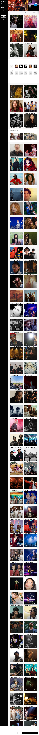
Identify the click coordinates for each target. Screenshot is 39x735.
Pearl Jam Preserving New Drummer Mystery (30, 448)
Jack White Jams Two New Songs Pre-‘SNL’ (30, 563)
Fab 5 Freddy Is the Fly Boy (30, 332)
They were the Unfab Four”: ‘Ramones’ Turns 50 (30, 433)
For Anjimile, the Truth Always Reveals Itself (29, 635)
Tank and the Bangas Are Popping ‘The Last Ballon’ (16, 448)
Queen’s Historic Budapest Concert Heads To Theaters (30, 158)
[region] (19, 730)
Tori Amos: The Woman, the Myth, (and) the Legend (16, 217)
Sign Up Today (23, 79)
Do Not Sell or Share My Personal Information (9, 732)
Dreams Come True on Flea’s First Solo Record (15, 592)
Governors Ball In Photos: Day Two (16, 390)
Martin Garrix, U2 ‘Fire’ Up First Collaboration (16, 172)
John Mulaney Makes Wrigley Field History (29, 202)
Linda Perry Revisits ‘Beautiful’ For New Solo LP (16, 692)
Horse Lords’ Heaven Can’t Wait (16, 376)
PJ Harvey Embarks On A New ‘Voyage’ (16, 318)
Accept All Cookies (26, 732)
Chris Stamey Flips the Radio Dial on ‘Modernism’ (30, 318)
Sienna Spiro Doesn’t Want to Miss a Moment (30, 246)
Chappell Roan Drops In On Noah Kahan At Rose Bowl (16, 99)
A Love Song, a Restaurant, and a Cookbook (16, 333)
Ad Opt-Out (2, 725)
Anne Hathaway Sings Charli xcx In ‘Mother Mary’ (30, 664)
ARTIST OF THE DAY (19, 12)
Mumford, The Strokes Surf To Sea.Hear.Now (15, 620)
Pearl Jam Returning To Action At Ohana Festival (30, 477)
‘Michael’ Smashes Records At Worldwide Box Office (30, 491)
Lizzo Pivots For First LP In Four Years (16, 505)
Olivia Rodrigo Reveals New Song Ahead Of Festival (16, 30)
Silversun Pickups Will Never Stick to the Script (30, 678)
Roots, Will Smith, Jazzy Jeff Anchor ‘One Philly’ (15, 462)
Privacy (2, 724)
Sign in (4, 19)
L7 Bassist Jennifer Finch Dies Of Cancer (30, 172)
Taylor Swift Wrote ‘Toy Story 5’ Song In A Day (29, 347)
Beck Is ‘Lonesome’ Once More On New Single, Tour (30, 520)
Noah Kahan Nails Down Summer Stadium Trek (29, 721)
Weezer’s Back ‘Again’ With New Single (16, 577)
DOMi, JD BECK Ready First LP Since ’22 (16, 304)
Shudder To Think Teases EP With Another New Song (30, 30)
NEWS (12, 12)
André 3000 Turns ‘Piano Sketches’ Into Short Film (16, 347)
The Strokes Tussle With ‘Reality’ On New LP (29, 549)
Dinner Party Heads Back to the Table (30, 114)
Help (1, 723)
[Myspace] (3, 1)
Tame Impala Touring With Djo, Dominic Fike (30, 707)
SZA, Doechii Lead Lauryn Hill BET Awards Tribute (16, 275)
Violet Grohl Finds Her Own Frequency (16, 246)
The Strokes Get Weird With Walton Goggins (29, 275)
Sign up (4, 16)
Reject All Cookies (34, 732)
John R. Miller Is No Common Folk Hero (29, 44)
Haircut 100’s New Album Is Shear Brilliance (16, 261)
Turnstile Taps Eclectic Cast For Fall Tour (29, 304)
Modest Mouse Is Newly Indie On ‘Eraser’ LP (15, 520)
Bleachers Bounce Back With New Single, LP (15, 707)
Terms (4, 724)
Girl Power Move (14, 113)
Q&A (26, 12)
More (34, 12)
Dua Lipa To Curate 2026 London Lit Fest (30, 592)
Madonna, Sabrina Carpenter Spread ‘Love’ (30, 505)
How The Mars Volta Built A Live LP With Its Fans (30, 261)
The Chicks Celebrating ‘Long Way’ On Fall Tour (29, 419)
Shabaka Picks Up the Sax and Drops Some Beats (16, 664)
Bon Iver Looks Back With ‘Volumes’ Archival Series (30, 692)
